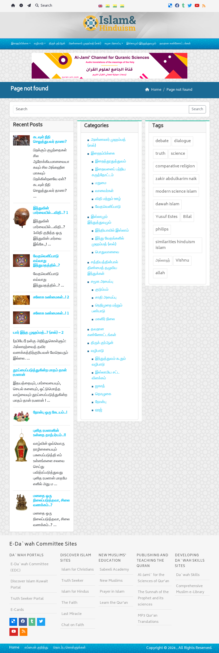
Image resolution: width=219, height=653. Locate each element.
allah (160, 273)
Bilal (187, 217)
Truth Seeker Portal (27, 599)
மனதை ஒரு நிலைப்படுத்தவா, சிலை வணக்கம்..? (51, 501)
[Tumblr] (184, 5)
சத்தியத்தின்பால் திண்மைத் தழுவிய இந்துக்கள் (102, 268)
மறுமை (100, 183)
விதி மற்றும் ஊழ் (108, 199)
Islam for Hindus (75, 592)
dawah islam (167, 204)
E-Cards (17, 610)
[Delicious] (170, 5)
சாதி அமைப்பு (105, 297)
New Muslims (111, 581)
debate (162, 141)
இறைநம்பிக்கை (20, 43)
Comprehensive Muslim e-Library (190, 589)
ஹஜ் (98, 410)
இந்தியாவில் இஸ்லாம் (112, 230)
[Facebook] (177, 5)
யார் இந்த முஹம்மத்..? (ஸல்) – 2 (38, 332)
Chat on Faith (72, 625)
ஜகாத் (100, 386)
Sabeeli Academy (114, 570)
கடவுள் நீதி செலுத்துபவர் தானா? (50, 140)
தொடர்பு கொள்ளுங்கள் (69, 648)
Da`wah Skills (188, 575)
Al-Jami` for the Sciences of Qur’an (153, 578)
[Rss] (204, 5)
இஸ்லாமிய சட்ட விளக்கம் (106, 375)
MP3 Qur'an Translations (148, 619)
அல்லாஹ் (162, 260)
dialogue (182, 141)
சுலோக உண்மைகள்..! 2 (51, 297)
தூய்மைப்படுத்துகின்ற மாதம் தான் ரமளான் (40, 373)
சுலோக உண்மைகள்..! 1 (51, 313)
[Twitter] (190, 5)
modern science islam (176, 191)
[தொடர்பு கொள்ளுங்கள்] (30, 6)
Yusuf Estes (166, 217)
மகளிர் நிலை (105, 319)
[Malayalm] (107, 6)
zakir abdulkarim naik (176, 179)
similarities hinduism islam (175, 245)
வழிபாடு (38, 43)
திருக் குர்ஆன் (57, 43)
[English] (100, 6)
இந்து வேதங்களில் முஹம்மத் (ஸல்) (108, 241)
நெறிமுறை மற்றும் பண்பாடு (107, 308)
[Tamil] (122, 6)
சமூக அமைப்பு (113, 43)
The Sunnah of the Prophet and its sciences (153, 598)
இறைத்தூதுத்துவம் (110, 161)
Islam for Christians (77, 570)
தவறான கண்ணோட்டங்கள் (175, 43)
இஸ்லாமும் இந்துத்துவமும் (141, 43)
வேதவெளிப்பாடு (108, 207)
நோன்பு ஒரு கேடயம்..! (50, 412)
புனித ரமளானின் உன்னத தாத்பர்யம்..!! (49, 433)
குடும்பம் (101, 289)
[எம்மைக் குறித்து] (22, 6)
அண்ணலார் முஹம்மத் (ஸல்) (85, 43)
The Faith (69, 603)
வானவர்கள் (104, 191)
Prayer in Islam (112, 592)
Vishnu (182, 260)
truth (160, 153)
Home (14, 648)
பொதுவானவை (107, 252)
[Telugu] (114, 6)
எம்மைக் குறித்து (36, 648)
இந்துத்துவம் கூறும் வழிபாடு (109, 362)
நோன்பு (100, 402)
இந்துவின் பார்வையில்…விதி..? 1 (50, 211)
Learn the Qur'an (114, 603)
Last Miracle (71, 614)
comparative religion (175, 166)
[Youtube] (198, 5)
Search (46, 6)
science (178, 153)
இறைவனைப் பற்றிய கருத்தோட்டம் (109, 172)
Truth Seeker (72, 581)
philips (162, 229)
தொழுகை (103, 394)
